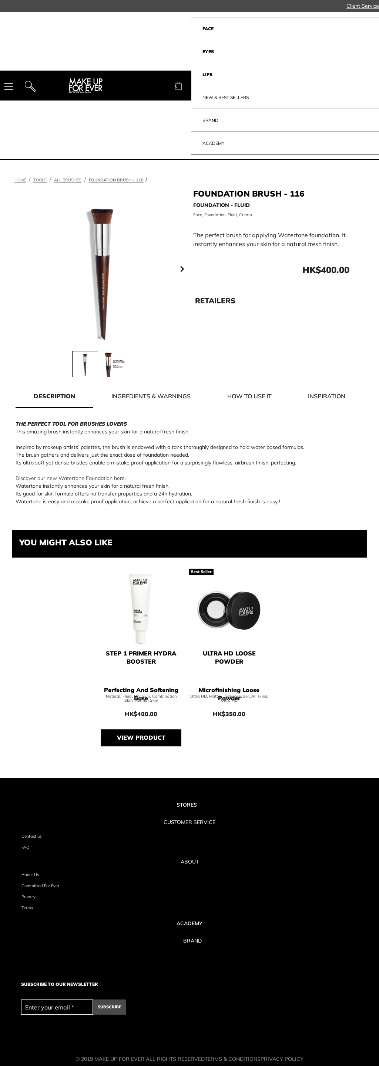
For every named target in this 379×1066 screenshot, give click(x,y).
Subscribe (109, 1006)
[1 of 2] (85, 364)
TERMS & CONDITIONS (233, 1059)
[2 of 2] (115, 364)
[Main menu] (9, 86)
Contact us (31, 836)
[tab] (54, 396)
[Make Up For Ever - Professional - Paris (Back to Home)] (86, 85)
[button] (23, 269)
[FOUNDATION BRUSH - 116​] (102, 269)
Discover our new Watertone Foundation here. (71, 478)
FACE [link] (208, 28)
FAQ (25, 847)
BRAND (192, 940)
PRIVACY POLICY (282, 1059)
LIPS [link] (207, 74)
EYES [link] (208, 51)
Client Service (362, 6)
